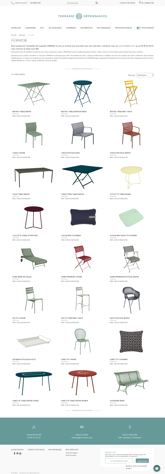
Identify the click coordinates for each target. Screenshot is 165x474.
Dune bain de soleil (22, 277)
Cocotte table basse (120, 194)
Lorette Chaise (68, 359)
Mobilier (16, 28)
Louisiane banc (117, 401)
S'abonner (142, 461)
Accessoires (55, 28)
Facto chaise (19, 318)
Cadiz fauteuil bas (70, 153)
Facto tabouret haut (72, 318)
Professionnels (123, 28)
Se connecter (148, 3)
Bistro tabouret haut (121, 111)
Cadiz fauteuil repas (120, 153)
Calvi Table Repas (21, 194)
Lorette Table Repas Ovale (25, 401)
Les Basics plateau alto (24, 359)
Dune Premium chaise (71, 277)
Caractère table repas (72, 194)
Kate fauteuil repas (120, 318)
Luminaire (30, 28)
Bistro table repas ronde (74, 111)
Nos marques (104, 28)
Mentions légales (72, 453)
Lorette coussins (119, 359)
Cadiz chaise (18, 153)
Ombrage (71, 28)
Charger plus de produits (82, 69)
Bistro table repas (21, 111)
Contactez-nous (127, 3)
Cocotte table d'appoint (25, 235)
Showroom (35, 3)
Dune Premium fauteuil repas (124, 277)
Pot (42, 28)
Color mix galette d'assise (123, 235)
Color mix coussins (71, 235)
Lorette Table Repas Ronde (74, 401)
